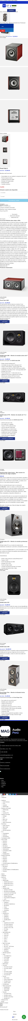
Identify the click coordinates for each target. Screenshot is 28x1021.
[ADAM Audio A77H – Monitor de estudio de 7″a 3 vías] (14, 397)
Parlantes (5, 871)
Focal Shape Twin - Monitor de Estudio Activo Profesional (12, 22)
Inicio (1, 11)
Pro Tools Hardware (8, 925)
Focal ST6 (5, 211)
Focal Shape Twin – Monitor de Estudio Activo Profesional (12, 693)
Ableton (4, 886)
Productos (5, 11)
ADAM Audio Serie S (8, 885)
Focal (1, 211)
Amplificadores (7, 919)
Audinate (5, 911)
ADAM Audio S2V (4, 602)
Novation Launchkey (8, 996)
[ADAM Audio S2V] (14, 584)
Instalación (6, 908)
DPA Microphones (7, 830)
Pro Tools (6, 929)
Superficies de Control (9, 922)
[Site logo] (5, 5)
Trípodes (5, 852)
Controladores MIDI (7, 850)
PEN (3, 30)
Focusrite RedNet (8, 973)
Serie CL (6, 937)
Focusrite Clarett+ (8, 968)
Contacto (3, 785)
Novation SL (6, 998)
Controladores (6, 833)
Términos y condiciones (5, 762)
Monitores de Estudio (10, 207)
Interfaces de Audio (8, 889)
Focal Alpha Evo (7, 955)
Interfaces (5, 841)
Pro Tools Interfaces (8, 924)
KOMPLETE (7, 987)
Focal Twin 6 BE (4, 300)
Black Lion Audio (6, 943)
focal (6, 209)
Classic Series (7, 982)
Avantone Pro (6, 812)
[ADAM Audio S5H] (14, 629)
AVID (4, 921)
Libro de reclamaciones (5, 768)
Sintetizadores (6, 849)
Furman (4, 976)
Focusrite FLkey (7, 993)
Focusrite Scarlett (8, 971)
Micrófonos (5, 846)
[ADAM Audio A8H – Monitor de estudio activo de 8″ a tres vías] (14, 337)
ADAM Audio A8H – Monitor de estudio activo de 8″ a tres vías (14, 356)
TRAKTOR (6, 990)
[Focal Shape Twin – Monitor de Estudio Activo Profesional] (14, 674)
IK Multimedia (6, 984)
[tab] (14, 214)
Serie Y (5, 938)
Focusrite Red (7, 974)
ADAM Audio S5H (4, 646)
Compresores (7, 948)
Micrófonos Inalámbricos (9, 904)
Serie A (5, 941)
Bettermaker (5, 963)
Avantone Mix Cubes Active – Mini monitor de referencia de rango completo (12, 473)
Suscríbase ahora (14, 200)
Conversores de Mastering (10, 892)
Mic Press (6, 944)
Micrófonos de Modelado (9, 891)
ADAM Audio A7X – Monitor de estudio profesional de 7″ (13, 542)
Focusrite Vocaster (8, 966)
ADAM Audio (5, 806)
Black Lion (5, 819)
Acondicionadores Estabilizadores (10, 863)
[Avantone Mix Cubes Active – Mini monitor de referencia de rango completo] (14, 454)
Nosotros (3, 782)
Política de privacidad (4, 765)
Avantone (5, 805)
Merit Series (6, 977)
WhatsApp (14, 5)
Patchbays (6, 951)
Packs (5, 907)
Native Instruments (7, 822)
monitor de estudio (12, 209)
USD (3, 26)
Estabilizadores (6, 853)
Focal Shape (7, 957)
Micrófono (5, 861)
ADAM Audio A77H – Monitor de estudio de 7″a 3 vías (13, 415)
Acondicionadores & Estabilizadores (11, 869)
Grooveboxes (6, 836)
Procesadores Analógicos (9, 897)
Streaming (6, 910)
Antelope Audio (6, 888)
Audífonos (5, 835)
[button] (7, 438)
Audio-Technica (6, 801)
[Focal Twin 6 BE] (14, 282)
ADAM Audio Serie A (8, 883)
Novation (5, 992)
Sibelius (5, 930)
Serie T (5, 940)
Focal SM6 (6, 959)
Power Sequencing (8, 979)
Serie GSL (6, 933)
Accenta (4, 878)
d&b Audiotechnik (6, 932)
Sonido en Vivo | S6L (8, 927)
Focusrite (5, 820)
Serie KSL (6, 935)
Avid (4, 817)
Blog (2, 786)
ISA (5, 970)
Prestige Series (7, 981)
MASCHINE (6, 988)
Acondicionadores (7, 847)
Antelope (5, 816)
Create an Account (4, 1009)
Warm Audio (5, 827)
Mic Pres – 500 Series (9, 946)
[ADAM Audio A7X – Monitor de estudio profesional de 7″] (14, 524)
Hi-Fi (5, 899)
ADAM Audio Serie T (8, 881)
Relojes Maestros (8, 896)
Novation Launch (7, 995)
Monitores (5, 842)
